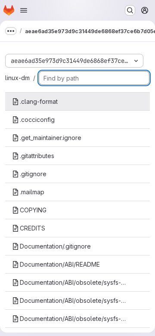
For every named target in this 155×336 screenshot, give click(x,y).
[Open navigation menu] (24, 10)
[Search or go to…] (130, 10)
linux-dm (17, 77)
